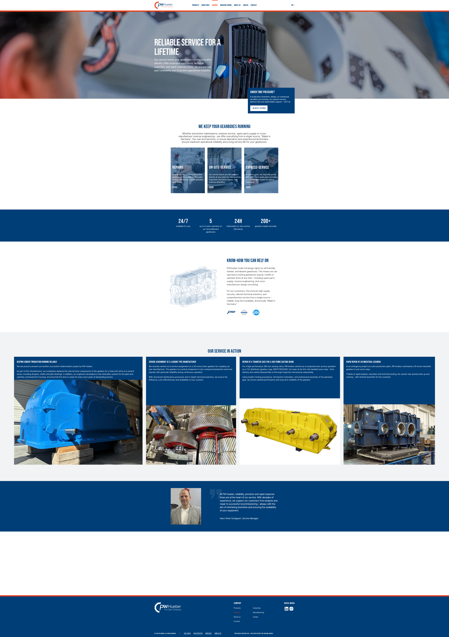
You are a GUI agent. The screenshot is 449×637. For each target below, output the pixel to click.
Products (195, 5)
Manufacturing (226, 5)
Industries (206, 5)
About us (237, 5)
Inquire (174, 187)
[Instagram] (291, 608)
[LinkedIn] (286, 608)
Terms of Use (217, 633)
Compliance (208, 633)
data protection (198, 633)
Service (215, 5)
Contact (254, 5)
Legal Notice (187, 633)
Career (245, 5)
